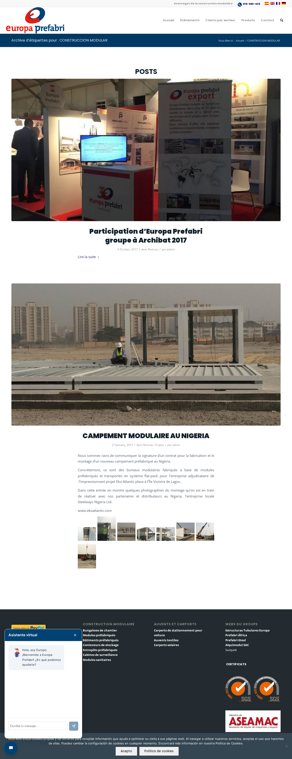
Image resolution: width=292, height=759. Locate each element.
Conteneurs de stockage (101, 645)
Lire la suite (87, 256)
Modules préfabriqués (99, 635)
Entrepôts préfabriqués (100, 650)
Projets (159, 445)
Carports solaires (166, 645)
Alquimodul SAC (237, 645)
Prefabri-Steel (235, 640)
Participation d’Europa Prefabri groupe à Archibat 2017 (146, 235)
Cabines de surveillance (100, 655)
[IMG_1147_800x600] (146, 354)
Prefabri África (236, 635)
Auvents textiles (166, 640)
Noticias (153, 249)
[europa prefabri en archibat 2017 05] (146, 150)
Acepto (126, 751)
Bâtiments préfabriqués (100, 640)
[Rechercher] (281, 20)
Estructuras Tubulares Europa (247, 630)
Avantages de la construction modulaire (203, 3)
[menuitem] (203, 3)
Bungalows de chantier (100, 630)
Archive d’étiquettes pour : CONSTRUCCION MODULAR (59, 40)
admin (171, 249)
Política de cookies (159, 751)
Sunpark (231, 650)
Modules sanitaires (97, 660)
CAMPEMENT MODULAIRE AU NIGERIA (146, 436)
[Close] (75, 635)
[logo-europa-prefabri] (35, 20)
